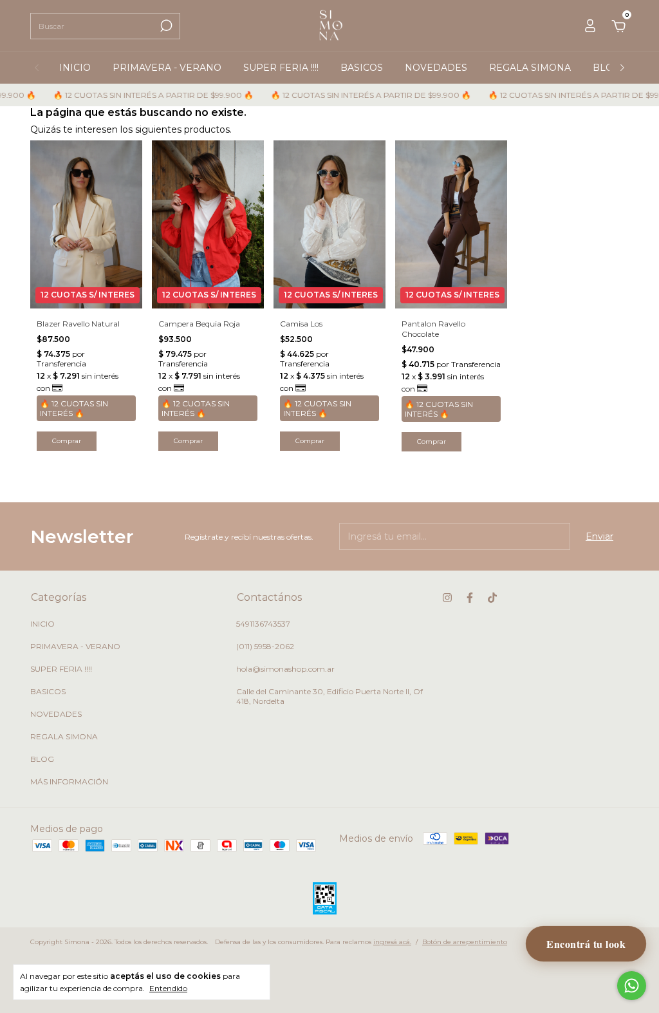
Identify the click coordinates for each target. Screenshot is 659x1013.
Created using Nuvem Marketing (330, 381)
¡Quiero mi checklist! (329, 336)
